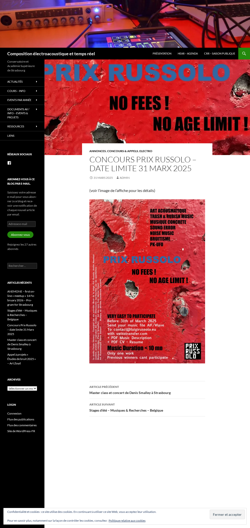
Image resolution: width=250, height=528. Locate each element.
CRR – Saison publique (219, 53)
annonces (97, 151)
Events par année (19, 99)
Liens (10, 135)
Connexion (14, 413)
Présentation (162, 53)
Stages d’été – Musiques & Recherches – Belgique (126, 407)
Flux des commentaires (22, 425)
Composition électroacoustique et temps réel (51, 53)
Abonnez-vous (20, 234)
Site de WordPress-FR (21, 431)
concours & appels (122, 151)
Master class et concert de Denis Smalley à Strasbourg (130, 390)
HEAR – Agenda (188, 53)
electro (145, 151)
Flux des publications (20, 419)
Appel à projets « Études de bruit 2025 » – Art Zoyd (21, 359)
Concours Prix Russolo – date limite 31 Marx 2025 (21, 329)
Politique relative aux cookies (127, 520)
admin (125, 178)
